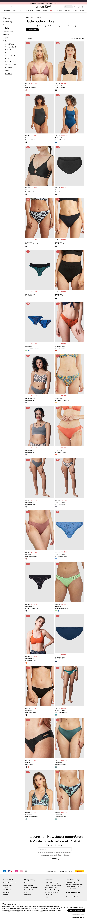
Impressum (48, 894)
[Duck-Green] (56, 767)
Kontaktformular (71, 899)
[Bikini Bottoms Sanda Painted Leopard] (39, 218)
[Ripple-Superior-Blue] (28, 350)
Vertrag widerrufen (51, 887)
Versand (62, 871)
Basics (5, 25)
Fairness (26, 883)
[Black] (56, 90)
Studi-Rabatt (7, 890)
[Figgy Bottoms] (39, 738)
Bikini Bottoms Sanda (60, 244)
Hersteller (30, 26)
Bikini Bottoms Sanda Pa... (32, 244)
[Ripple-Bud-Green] (26, 350)
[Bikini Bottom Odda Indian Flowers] (69, 374)
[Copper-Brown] (26, 90)
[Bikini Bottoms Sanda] (69, 218)
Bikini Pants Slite (59, 296)
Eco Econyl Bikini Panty (31, 608)
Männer (59, 845)
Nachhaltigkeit (28, 885)
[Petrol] (56, 715)
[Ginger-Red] (56, 454)
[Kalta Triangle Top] (39, 166)
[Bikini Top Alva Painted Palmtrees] (39, 790)
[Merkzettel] (75, 6)
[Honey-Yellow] (56, 402)
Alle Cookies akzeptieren (76, 910)
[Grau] (26, 454)
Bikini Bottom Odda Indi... (62, 400)
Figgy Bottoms (29, 764)
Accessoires (8, 31)
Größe (50, 26)
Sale (5, 41)
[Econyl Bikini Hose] (39, 478)
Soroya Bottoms (59, 192)
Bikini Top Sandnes (30, 87)
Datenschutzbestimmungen (46, 855)
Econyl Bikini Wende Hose (62, 712)
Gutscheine (27, 894)
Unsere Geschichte (30, 890)
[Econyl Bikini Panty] (69, 322)
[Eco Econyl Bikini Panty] (39, 582)
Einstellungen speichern (78, 917)
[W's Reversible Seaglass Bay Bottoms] (39, 322)
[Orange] (56, 350)
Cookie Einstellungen (51, 892)
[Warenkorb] (83, 6)
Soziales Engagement (31, 887)
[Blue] (56, 558)
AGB (46, 897)
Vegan (5, 38)
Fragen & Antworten (9, 883)
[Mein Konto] (79, 6)
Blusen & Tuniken (11, 62)
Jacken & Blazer (10, 50)
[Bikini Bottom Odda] (69, 426)
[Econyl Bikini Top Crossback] (39, 634)
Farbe (40, 26)
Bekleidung (7, 21)
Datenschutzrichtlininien (37, 912)
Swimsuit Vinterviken (31, 140)
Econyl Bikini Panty (60, 348)
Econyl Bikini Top (30, 400)
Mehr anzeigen (32, 29)
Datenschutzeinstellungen (78, 914)
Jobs (25, 892)
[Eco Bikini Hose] (39, 270)
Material (70, 26)
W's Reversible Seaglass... (32, 348)
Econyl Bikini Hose (30, 504)
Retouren (6, 892)
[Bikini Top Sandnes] (39, 61)
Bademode (8, 73)
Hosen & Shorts (10, 56)
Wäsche (7, 70)
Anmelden (55, 858)
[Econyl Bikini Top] (39, 374)
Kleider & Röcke (10, 65)
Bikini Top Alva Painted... (31, 816)
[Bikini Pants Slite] (69, 270)
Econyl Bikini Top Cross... (32, 660)
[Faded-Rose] (28, 767)
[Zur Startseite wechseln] (43, 6)
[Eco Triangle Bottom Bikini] (69, 530)
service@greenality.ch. (73, 892)
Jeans (7, 53)
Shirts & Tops (9, 44)
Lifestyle (6, 34)
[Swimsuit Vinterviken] (39, 113)
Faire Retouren (51, 871)
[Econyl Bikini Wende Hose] (69, 686)
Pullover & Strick (10, 47)
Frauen (6, 18)
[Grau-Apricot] (26, 402)
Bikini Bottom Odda (60, 452)
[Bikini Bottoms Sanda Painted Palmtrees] (69, 790)
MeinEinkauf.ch (53, 3)
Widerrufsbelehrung (51, 883)
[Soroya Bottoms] (69, 166)
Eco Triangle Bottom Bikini (62, 556)
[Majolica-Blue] (56, 142)
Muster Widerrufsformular (53, 885)
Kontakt (5, 894)
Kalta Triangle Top (30, 192)
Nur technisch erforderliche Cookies (73, 907)
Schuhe (6, 28)
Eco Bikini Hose (29, 296)
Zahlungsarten (7, 885)
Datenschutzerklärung (52, 890)
